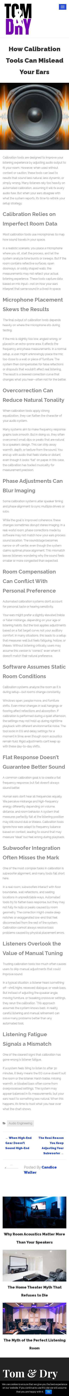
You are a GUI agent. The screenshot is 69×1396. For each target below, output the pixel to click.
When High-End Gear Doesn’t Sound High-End (18, 1143)
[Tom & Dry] (18, 18)
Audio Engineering (20, 1123)
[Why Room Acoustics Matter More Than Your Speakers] (34, 1212)
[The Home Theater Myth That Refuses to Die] (34, 1265)
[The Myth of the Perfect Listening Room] (34, 1318)
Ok (48, 1392)
